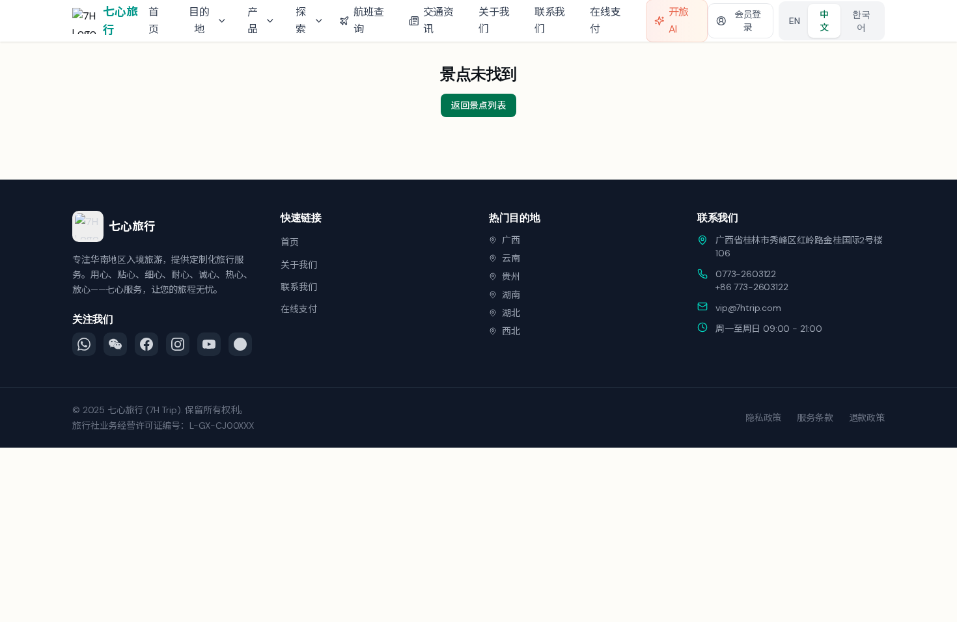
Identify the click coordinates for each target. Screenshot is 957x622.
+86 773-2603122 (751, 287)
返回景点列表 (478, 105)
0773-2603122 (745, 274)
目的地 (199, 20)
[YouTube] (209, 344)
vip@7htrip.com (748, 308)
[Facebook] (146, 344)
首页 (153, 20)
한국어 (861, 20)
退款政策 (867, 418)
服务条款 (815, 418)
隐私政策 (763, 418)
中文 (824, 20)
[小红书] (240, 344)
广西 (511, 240)
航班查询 (369, 20)
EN (794, 21)
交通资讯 (438, 20)
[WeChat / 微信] (115, 344)
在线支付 (605, 20)
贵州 (511, 276)
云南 (511, 258)
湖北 (511, 313)
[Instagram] (177, 344)
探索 (301, 20)
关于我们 (494, 20)
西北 (511, 331)
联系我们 (550, 20)
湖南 (511, 295)
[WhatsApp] (84, 344)
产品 (252, 20)
